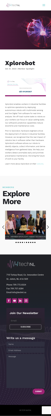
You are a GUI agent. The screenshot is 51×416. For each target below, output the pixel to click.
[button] (16, 242)
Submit (38, 391)
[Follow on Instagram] (26, 300)
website (40, 164)
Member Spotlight (26, 69)
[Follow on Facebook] (8, 300)
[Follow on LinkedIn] (20, 300)
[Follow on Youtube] (14, 300)
